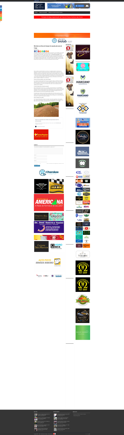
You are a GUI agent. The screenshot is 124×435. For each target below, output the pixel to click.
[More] (48, 51)
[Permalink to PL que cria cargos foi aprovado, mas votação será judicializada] (35, 416)
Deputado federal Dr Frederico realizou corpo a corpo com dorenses (63, 422)
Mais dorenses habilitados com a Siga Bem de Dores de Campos (63, 425)
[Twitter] (37, 51)
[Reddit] (46, 51)
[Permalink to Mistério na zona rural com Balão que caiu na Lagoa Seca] (35, 423)
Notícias (36, 12)
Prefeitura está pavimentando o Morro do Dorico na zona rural (48, 0)
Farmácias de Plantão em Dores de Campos (55, 12)
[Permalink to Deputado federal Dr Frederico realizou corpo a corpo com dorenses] (55, 423)
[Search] (89, 0)
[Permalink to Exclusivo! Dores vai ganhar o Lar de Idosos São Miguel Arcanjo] (35, 427)
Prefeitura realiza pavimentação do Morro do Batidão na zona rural (62, 418)
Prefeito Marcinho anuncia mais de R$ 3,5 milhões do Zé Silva (63, 414)
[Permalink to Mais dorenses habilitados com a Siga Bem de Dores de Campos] (55, 427)
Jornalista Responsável (43, 12)
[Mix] (40, 51)
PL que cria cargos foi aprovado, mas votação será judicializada (44, 414)
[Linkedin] (44, 51)
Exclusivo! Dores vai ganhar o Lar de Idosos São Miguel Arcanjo (43, 425)
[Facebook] (35, 51)
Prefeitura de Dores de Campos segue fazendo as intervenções (63, 429)
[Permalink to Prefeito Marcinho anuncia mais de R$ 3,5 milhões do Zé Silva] (55, 416)
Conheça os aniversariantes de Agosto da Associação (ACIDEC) (44, 418)
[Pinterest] (38, 51)
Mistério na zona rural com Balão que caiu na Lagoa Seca (44, 422)
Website (35, 160)
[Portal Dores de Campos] (39, 9)
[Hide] (0, 21)
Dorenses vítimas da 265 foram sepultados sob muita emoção (43, 429)
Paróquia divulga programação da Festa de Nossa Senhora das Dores (62, 17)
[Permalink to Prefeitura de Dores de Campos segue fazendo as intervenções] (55, 430)
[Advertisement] (62, 26)
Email (35, 157)
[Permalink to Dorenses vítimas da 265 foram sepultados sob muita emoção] (35, 430)
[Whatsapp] (42, 51)
